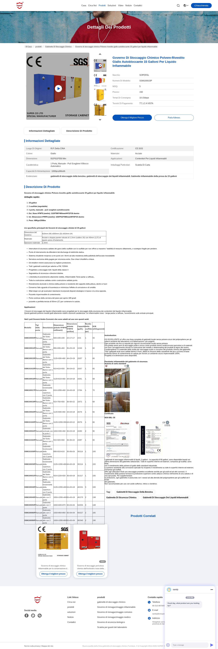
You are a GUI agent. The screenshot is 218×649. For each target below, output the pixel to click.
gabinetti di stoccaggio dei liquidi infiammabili (165, 497)
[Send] (212, 645)
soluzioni (112, 5)
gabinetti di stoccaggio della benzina (135, 492)
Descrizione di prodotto (79, 131)
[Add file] (168, 645)
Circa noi (92, 5)
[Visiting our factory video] (57, 86)
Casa (83, 5)
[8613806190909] (33, 615)
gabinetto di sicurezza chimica (121, 497)
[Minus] (211, 589)
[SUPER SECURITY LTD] (20, 5)
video (120, 5)
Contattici (138, 5)
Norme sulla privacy (32, 646)
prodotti (102, 5)
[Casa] (38, 603)
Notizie (128, 5)
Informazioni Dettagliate (42, 131)
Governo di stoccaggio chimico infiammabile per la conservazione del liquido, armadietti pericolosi (53, 567)
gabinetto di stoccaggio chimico (58, 47)
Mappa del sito (47, 646)
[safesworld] (39, 615)
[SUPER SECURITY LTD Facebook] (26, 615)
